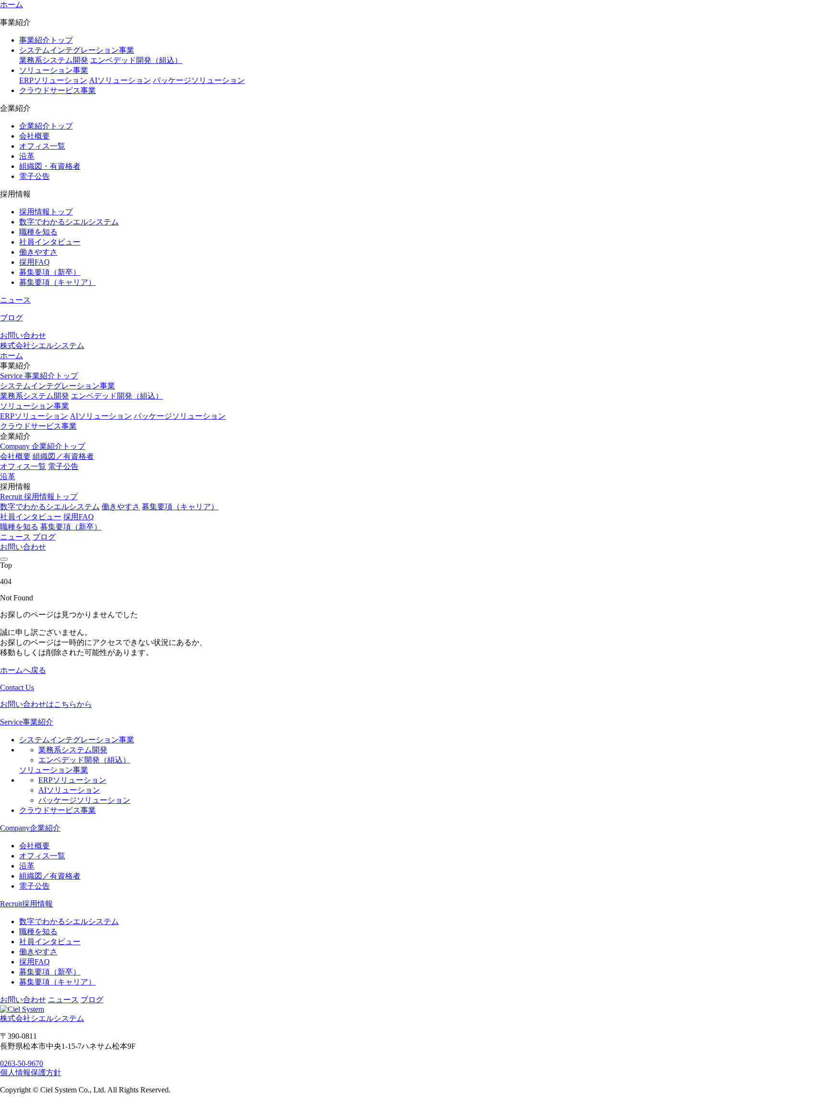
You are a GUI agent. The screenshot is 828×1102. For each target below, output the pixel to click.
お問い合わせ (23, 335)
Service (39, 376)
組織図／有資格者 (63, 456)
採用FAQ (34, 262)
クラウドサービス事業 (57, 90)
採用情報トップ (46, 212)
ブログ (11, 318)
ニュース (15, 300)
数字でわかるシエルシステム (69, 222)
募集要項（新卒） (49, 272)
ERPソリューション (53, 80)
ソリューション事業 (53, 70)
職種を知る (38, 232)
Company (42, 446)
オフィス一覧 (42, 146)
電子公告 (34, 176)
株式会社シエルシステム (42, 345)
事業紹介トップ (46, 40)
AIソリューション (120, 80)
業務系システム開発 (53, 60)
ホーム (11, 4)
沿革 (26, 156)
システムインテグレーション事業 (76, 50)
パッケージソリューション (199, 80)
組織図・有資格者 (49, 166)
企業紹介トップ (46, 126)
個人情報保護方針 (30, 1072)
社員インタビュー (49, 242)
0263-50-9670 (21, 1063)
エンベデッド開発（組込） (136, 60)
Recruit (39, 496)
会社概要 (34, 136)
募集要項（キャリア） (57, 282)
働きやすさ (38, 252)
